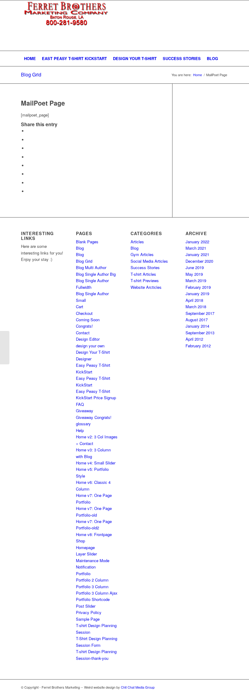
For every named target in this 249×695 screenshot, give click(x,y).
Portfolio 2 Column (92, 580)
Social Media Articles (149, 261)
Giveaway (84, 410)
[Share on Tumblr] (28, 165)
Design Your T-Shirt (93, 352)
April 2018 (194, 300)
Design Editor (88, 339)
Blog (80, 248)
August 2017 (197, 319)
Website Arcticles (146, 287)
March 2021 (196, 248)
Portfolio (83, 573)
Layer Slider (86, 554)
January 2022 (197, 242)
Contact (83, 333)
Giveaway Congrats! (93, 417)
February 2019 (198, 287)
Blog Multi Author (91, 267)
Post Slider (85, 606)
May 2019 (194, 274)
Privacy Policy (88, 612)
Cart (79, 306)
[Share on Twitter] (28, 140)
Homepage (85, 547)
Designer (83, 359)
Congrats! (84, 326)
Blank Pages (87, 242)
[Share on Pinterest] (28, 148)
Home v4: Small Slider (95, 463)
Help (80, 430)
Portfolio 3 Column (92, 586)
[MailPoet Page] (4, 347)
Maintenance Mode (92, 560)
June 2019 (195, 267)
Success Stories (145, 267)
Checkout (84, 313)
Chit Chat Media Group (138, 687)
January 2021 (197, 254)
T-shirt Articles (143, 274)
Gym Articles (142, 254)
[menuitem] (30, 58)
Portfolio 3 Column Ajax (97, 593)
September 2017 (200, 313)
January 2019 (197, 293)
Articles (137, 242)
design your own (90, 346)
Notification (86, 567)
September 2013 (200, 333)
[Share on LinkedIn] (28, 157)
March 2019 (196, 280)
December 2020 (199, 261)
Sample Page (88, 619)
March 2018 (196, 306)
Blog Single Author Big (96, 274)
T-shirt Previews (145, 280)
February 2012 (198, 346)
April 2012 (194, 339)
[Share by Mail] (28, 191)
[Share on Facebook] (28, 131)
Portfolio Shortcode (93, 599)
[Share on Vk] (28, 174)
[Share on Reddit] (28, 183)
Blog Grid (31, 74)
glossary (83, 424)
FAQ (80, 404)
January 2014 (197, 326)
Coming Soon (88, 319)
